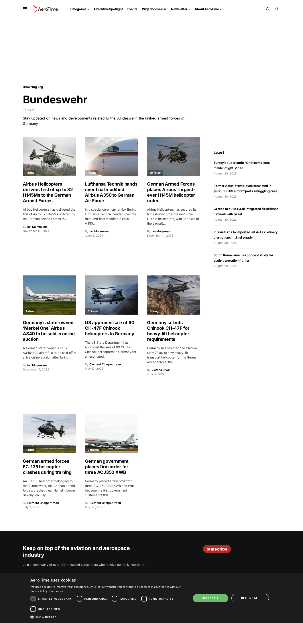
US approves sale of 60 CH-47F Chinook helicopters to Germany (109, 328)
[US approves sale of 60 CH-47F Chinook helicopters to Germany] (111, 295)
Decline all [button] (250, 598)
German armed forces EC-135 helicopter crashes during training (47, 466)
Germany (30, 123)
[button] (25, 9)
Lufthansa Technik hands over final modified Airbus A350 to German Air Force (111, 192)
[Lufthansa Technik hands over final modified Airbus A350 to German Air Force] (111, 156)
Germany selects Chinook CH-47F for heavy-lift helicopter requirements (168, 331)
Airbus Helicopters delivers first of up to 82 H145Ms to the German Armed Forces (48, 192)
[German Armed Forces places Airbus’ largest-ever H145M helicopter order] (173, 156)
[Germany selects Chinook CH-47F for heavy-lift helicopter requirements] (173, 295)
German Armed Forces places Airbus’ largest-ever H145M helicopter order (171, 192)
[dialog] (151, 598)
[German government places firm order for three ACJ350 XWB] (111, 433)
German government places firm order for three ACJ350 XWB (106, 466)
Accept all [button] (210, 598)
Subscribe (217, 549)
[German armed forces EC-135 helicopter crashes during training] (49, 433)
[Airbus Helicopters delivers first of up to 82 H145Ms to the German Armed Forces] (49, 156)
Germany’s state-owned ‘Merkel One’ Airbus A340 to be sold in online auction (49, 331)
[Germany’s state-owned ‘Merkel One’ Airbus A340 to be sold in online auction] (49, 295)
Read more (56, 591)
